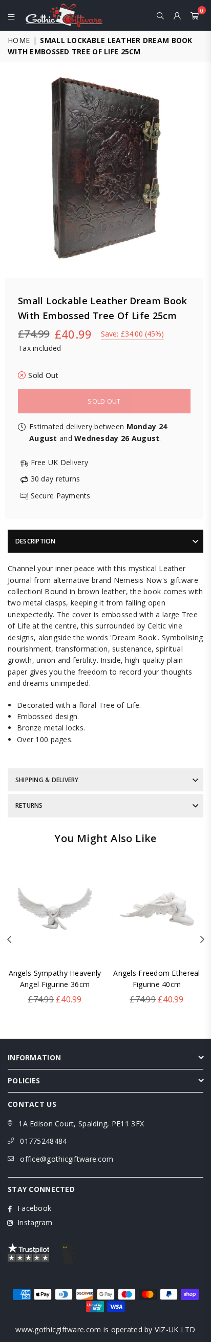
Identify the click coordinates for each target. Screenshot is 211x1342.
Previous (9, 940)
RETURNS (29, 805)
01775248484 (43, 1141)
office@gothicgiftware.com (66, 1159)
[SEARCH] (160, 15)
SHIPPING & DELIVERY (47, 779)
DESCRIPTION (35, 541)
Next (202, 940)
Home (19, 40)
